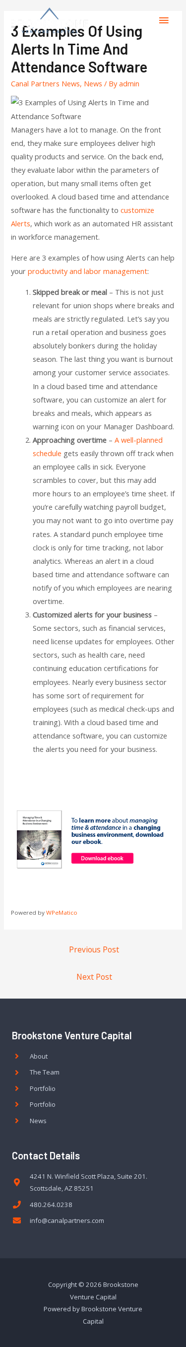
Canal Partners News (45, 83)
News (93, 83)
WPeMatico (61, 912)
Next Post (94, 976)
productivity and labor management (87, 271)
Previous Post (94, 949)
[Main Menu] (163, 20)
